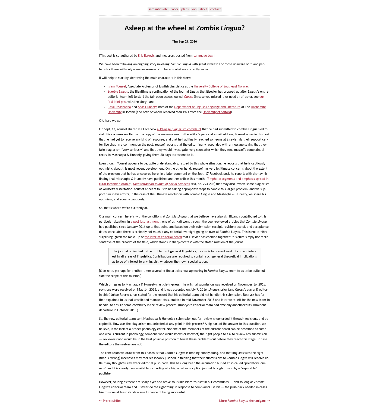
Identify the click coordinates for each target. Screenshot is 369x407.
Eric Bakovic (146, 56)
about (203, 9)
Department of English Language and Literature (207, 107)
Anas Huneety (147, 107)
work (174, 9)
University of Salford (217, 112)
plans (185, 9)
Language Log (203, 56)
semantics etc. (158, 9)
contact (215, 9)
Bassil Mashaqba (119, 107)
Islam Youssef (117, 86)
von (194, 9)
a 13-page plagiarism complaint (179, 129)
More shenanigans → (244, 401)
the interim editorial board (163, 237)
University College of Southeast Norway (221, 86)
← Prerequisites (110, 401)
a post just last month (145, 221)
